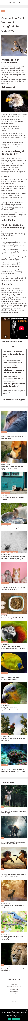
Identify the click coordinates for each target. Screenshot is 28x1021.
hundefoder (4, 613)
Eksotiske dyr (4, 642)
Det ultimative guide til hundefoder (12, 618)
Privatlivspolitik (16, 1018)
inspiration (4, 431)
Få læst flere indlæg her (14, 399)
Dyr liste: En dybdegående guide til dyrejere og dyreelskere (12, 906)
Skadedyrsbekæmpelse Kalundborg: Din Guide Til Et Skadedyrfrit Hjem (13, 558)
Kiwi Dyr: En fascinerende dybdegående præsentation (10, 709)
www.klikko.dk (15, 994)
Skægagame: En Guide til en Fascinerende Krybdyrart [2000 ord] (13, 647)
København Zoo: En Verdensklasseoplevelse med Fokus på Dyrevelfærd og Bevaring (13, 874)
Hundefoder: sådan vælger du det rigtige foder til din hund (12, 468)
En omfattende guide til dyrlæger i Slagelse (12, 498)
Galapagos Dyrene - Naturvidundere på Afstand (13, 739)
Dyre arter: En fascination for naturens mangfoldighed (13, 812)
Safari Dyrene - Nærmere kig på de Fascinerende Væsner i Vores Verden (13, 770)
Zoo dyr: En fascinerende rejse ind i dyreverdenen (12, 969)
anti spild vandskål (6, 523)
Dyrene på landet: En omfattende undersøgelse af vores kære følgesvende (12, 938)
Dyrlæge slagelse (5, 493)
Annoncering (14, 1006)
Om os (14, 1008)
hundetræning (5, 583)
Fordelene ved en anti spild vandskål (13, 528)
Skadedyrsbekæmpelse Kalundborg (10, 552)
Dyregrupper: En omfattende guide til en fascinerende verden (13, 842)
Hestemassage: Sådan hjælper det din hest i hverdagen (13, 437)
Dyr (3, 11)
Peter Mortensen (17, 14)
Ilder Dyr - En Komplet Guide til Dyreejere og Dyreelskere (11, 678)
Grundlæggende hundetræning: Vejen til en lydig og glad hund (13, 588)
